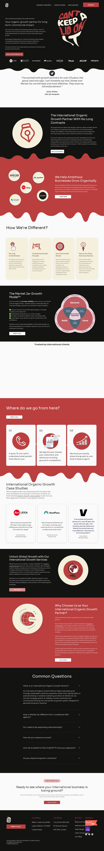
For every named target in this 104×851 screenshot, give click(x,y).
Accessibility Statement (14, 842)
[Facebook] (89, 834)
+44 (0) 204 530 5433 (61, 822)
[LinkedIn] (92, 834)
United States (37, 830)
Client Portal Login (82, 833)
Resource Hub (80, 822)
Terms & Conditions (23, 840)
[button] (52, 780)
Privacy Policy (11, 840)
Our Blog (78, 837)
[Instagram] (86, 834)
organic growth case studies (28, 496)
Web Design (79, 829)
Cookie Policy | (35, 840)
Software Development (83, 826)
